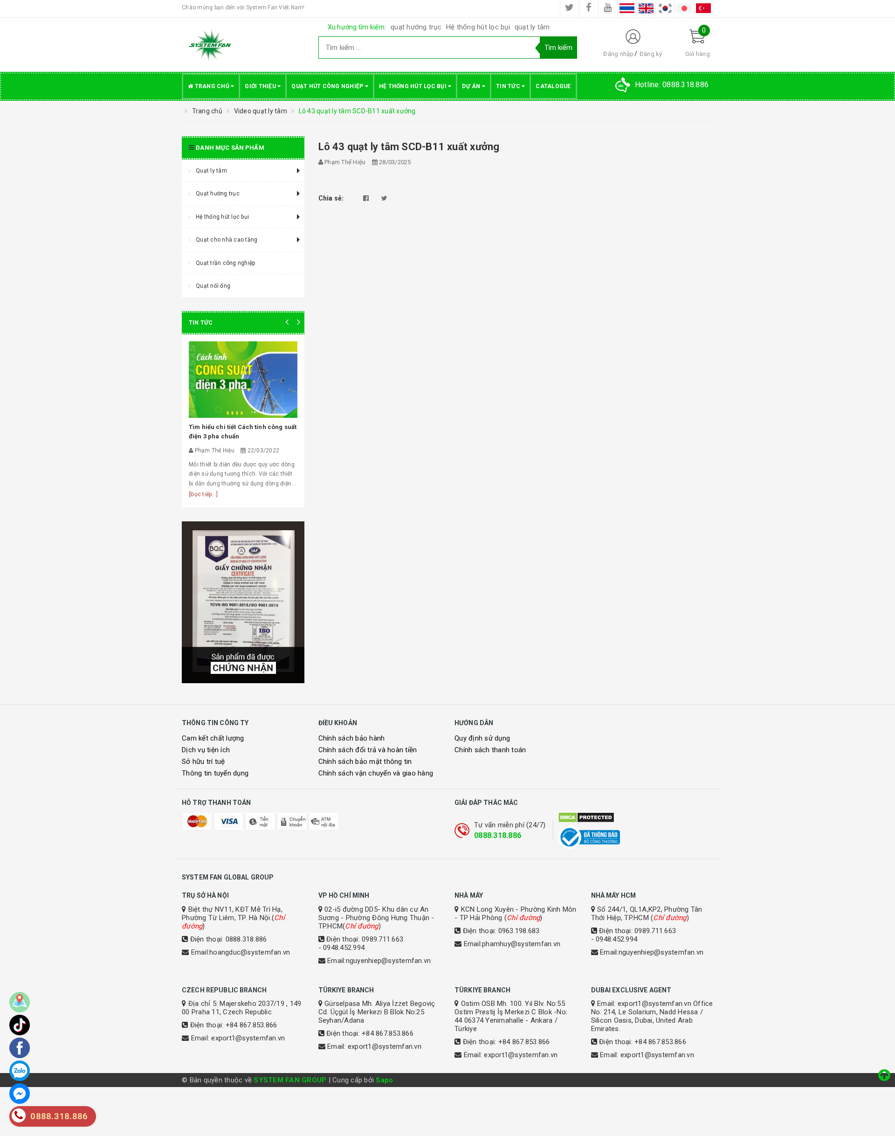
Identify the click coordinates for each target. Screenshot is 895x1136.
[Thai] (627, 8)
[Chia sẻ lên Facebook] (366, 198)
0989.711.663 (382, 939)
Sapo (384, 1080)
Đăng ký (651, 53)
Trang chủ (212, 86)
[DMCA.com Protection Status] (635, 817)
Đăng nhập (618, 53)
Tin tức (509, 86)
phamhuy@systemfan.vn (521, 944)
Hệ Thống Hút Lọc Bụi (413, 86)
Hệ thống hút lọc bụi (478, 27)
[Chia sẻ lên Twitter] (384, 198)
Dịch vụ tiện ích (206, 750)
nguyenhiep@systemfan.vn (388, 960)
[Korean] (665, 8)
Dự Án (472, 86)
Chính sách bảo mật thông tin (365, 761)
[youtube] (608, 8)
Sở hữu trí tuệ (203, 761)
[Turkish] (703, 8)
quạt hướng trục (416, 27)
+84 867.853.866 (251, 1025)
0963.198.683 (519, 931)
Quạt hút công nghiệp (328, 86)
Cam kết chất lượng (213, 738)
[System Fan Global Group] (243, 45)
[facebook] (588, 8)
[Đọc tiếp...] (203, 494)
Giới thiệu (261, 86)
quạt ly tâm (532, 27)
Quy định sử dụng (482, 738)
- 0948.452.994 (341, 947)
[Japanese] (684, 8)
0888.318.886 (497, 835)
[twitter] (569, 8)
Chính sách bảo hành (351, 738)
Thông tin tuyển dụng (215, 773)
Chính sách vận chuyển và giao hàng (376, 773)
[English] (646, 8)
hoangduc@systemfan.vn (249, 952)
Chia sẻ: (331, 198)
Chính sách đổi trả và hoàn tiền (367, 750)
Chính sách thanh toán (490, 750)
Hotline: (672, 84)
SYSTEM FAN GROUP (290, 1080)
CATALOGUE (553, 86)
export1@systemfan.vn (248, 1038)
